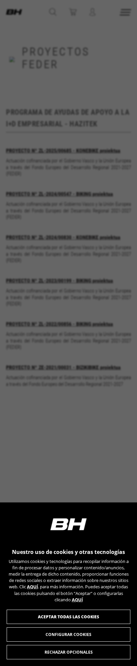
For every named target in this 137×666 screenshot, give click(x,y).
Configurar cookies (68, 634)
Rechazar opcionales (69, 652)
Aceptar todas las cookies (68, 617)
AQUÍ (32, 587)
